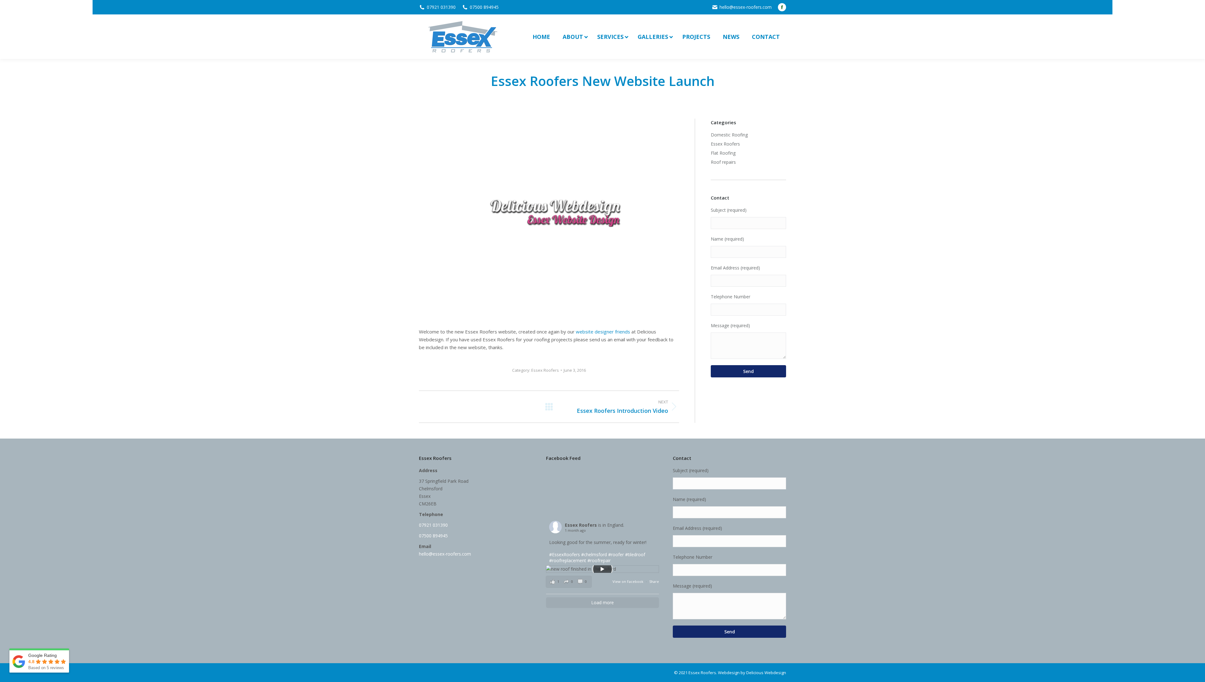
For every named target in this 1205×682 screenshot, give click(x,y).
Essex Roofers (545, 370)
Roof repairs (723, 162)
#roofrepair (599, 560)
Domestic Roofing (729, 135)
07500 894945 (484, 7)
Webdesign (729, 672)
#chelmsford (594, 554)
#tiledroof (635, 554)
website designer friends (603, 331)
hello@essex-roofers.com (746, 7)
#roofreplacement (567, 560)
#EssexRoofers (564, 554)
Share (654, 581)
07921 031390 (441, 7)
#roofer (616, 554)
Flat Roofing (723, 153)
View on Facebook (628, 581)
